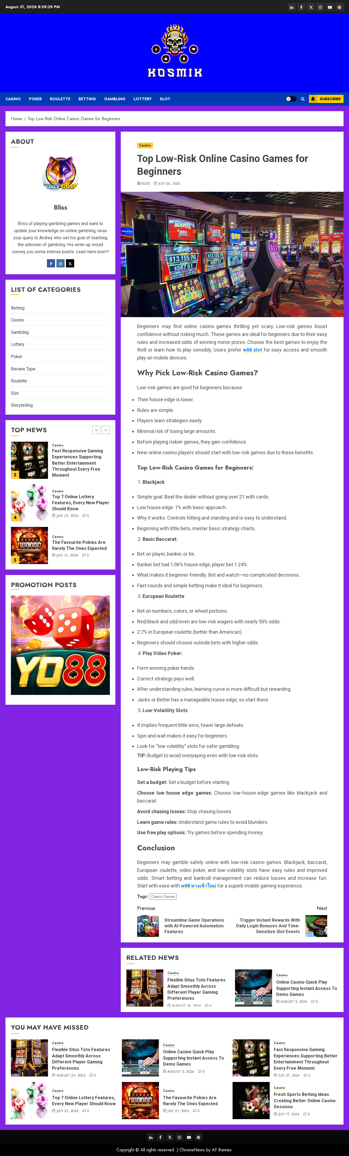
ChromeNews (192, 1150)
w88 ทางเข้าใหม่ (198, 886)
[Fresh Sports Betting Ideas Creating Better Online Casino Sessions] (251, 1100)
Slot (165, 99)
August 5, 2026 (294, 1002)
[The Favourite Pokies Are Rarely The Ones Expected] (29, 545)
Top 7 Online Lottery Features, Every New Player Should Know (80, 503)
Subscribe (330, 99)
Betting (87, 99)
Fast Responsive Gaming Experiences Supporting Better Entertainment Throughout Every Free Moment (77, 463)
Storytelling (22, 405)
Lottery (143, 99)
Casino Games (163, 896)
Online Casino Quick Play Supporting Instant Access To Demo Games (306, 988)
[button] (302, 99)
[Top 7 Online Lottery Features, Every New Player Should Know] (29, 502)
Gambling (114, 99)
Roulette (60, 99)
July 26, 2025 (169, 184)
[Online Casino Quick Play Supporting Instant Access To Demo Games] (253, 988)
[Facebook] (51, 263)
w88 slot (252, 350)
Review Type (23, 368)
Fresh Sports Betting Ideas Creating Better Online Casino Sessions (305, 1100)
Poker (35, 99)
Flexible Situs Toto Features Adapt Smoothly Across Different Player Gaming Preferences (81, 1059)
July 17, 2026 (289, 1114)
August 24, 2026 (186, 1006)
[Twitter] (70, 263)
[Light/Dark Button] (291, 99)
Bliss (146, 184)
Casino (13, 99)
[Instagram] (60, 263)
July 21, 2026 (68, 555)
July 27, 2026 (289, 1076)
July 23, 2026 (68, 516)
